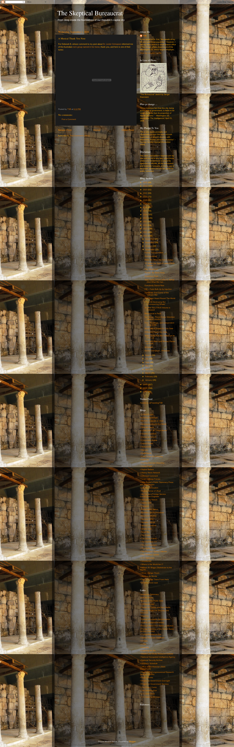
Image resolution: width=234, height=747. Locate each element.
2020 (145, 200)
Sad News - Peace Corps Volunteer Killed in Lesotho (160, 318)
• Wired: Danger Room (149, 573)
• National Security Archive (151, 660)
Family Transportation (154, 253)
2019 (145, 204)
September (150, 250)
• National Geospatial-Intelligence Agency (157, 657)
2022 (145, 193)
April (147, 369)
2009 (145, 385)
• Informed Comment (149, 476)
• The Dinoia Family (148, 539)
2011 (145, 232)
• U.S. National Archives (150, 697)
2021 (145, 197)
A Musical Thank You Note (156, 332)
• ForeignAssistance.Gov (150, 634)
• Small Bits (145, 532)
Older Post (128, 130)
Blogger (132, 742)
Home (96, 130)
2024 (145, 186)
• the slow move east (149, 583)
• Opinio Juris (145, 503)
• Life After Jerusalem (149, 488)
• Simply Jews (146, 529)
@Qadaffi (149, 347)
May (147, 366)
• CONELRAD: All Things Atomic (153, 430)
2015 (145, 218)
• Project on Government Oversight (155, 681)
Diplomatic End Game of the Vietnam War (157, 294)
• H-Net (143, 644)
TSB (145, 36)
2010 (145, 236)
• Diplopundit (145, 447)
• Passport (144, 506)
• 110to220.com (146, 414)
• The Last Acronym (148, 545)
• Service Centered (148, 526)
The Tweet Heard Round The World (160, 298)
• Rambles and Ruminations (152, 513)
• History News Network (150, 473)
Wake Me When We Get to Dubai (159, 260)
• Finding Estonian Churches (152, 463)
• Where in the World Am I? (151, 564)
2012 (145, 229)
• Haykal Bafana (147, 469)
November (150, 243)
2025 (145, 182)
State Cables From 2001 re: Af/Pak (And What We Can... (159, 281)
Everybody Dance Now (154, 286)
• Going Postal (146, 466)
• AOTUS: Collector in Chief (151, 421)
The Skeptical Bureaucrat (90, 12)
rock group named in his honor (86, 47)
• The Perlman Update (149, 555)
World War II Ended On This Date (159, 329)
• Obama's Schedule (148, 663)
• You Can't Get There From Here (154, 580)
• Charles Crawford (148, 434)
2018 (145, 207)
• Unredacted (145, 561)
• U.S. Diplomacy (147, 558)
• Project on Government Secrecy (154, 684)
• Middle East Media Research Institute (156, 654)
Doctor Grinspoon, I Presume (157, 351)
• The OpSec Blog (147, 548)
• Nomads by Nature (148, 500)
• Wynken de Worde (148, 576)
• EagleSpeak (146, 453)
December (150, 239)
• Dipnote (144, 450)
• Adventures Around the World (153, 424)
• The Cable (145, 535)
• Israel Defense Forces (150, 479)
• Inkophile (144, 647)
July (147, 359)
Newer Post (65, 130)
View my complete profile (150, 53)
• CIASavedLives (147, 604)
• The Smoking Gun (148, 691)
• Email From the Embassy (151, 456)
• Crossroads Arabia (148, 440)
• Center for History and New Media (155, 607)
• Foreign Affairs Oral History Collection (156, 626)
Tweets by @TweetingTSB (151, 403)
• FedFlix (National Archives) (152, 623)
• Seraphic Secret (147, 522)
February (149, 377)
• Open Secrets (146, 678)
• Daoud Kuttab (146, 443)
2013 (145, 225)
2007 (145, 392)
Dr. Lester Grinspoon (112, 44)
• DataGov (144, 616)
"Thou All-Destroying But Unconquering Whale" (155, 303)
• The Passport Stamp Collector (153, 552)
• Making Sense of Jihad (150, 491)
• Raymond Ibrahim (148, 516)
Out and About (151, 256)
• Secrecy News (146, 519)
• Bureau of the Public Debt (151, 601)
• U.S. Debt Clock (147, 694)
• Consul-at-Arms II (148, 437)
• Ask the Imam (146, 598)
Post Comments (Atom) (80, 136)
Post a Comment (69, 119)
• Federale (144, 460)
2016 (145, 215)
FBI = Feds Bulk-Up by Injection (158, 289)
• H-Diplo (144, 641)
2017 (145, 211)
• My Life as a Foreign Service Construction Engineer (153, 495)
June (147, 362)
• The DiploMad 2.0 (148, 542)
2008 (145, 388)
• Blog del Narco (147, 427)
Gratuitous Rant (151, 276)
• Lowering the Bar (148, 651)
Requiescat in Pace (153, 314)
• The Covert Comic (148, 687)
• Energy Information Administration (155, 619)
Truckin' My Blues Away (155, 273)
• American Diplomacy (149, 594)
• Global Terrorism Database (152, 638)
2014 (145, 222)
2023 (145, 190)
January (149, 380)
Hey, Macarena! (151, 269)
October (149, 246)
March (148, 373)
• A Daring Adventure (149, 418)
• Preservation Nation (149, 509)
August (148, 355)
